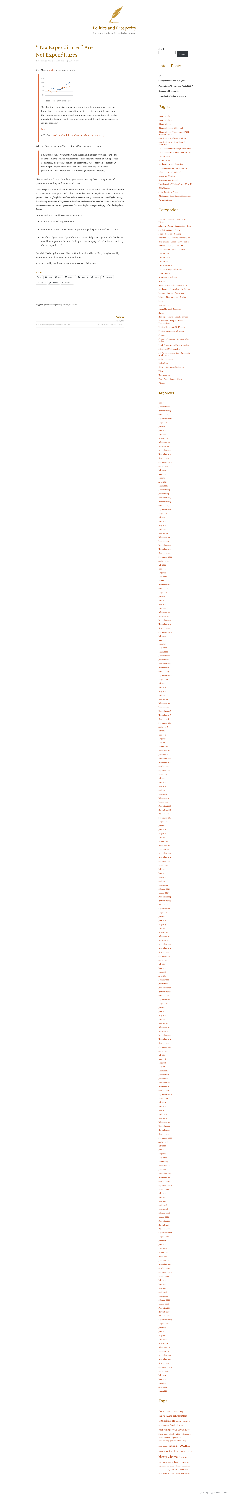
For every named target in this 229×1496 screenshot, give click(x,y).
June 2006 (163, 1284)
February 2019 (164, 703)
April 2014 (162, 928)
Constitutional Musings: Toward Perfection (172, 143)
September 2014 (165, 908)
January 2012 (164, 1031)
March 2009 (163, 1161)
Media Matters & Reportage (170, 309)
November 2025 (165, 410)
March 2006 (163, 1296)
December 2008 (165, 1173)
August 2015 (163, 865)
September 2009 (165, 1138)
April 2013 (162, 976)
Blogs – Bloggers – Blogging (170, 234)
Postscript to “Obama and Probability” (176, 86)
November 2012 (165, 991)
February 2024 (164, 490)
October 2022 (164, 553)
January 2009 (164, 1169)
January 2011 (163, 1078)
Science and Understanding (169, 349)
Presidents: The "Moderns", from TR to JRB (176, 184)
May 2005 (162, 1335)
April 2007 (163, 1248)
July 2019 (162, 683)
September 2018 (165, 723)
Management (164, 305)
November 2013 (165, 948)
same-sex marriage (165, 1470)
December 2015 (165, 853)
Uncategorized (164, 375)
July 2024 (162, 470)
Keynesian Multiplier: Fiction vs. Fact (173, 168)
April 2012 (163, 1019)
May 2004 (162, 1383)
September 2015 (165, 861)
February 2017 (164, 798)
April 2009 (163, 1157)
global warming (164, 1441)
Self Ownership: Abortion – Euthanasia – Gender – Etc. (175, 354)
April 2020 (163, 648)
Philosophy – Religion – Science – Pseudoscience (172, 322)
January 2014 (164, 940)
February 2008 (164, 1213)
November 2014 (165, 900)
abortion (162, 1411)
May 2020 (162, 644)
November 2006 (165, 1264)
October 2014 (164, 905)
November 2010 (165, 1086)
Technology (163, 363)
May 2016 (162, 833)
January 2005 (164, 1351)
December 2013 (165, 944)
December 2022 (165, 545)
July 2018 (162, 731)
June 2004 (162, 1379)
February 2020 (164, 656)
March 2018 (163, 746)
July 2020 (162, 636)
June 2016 (162, 829)
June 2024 (162, 474)
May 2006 (162, 1288)
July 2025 (162, 426)
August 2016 (163, 822)
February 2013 (164, 980)
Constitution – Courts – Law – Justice (174, 242)
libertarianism (183, 1451)
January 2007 (164, 1260)
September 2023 (165, 509)
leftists (161, 1452)
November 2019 (165, 667)
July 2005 (162, 1327)
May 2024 (162, 478)
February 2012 (164, 1027)
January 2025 (164, 446)
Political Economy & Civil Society (172, 327)
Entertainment (164, 273)
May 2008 (162, 1201)
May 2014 (162, 924)
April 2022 (163, 576)
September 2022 (165, 557)
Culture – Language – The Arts (171, 245)
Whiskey (162, 383)
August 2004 (164, 1371)
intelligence (174, 1445)
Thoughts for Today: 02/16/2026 (172, 96)
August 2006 (164, 1276)
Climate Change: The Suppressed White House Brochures (174, 133)
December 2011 (165, 1035)
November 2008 (165, 1177)
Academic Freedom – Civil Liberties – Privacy (174, 220)
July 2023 (162, 517)
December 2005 (165, 1308)
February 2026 (164, 406)
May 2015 (162, 877)
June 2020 (163, 640)
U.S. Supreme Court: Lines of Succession (175, 196)
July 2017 (162, 778)
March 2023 (163, 533)
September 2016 (165, 818)
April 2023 (163, 529)
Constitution (167, 1421)
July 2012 (162, 1007)
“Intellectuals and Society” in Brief (109, 325)
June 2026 (162, 403)
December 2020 (165, 620)
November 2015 (165, 857)
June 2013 (162, 968)
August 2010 (163, 1098)
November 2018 (165, 715)
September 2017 (165, 770)
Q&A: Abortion (164, 188)
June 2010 (162, 1106)
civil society (178, 1411)
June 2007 (162, 1244)
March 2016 (163, 841)
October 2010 (164, 1090)
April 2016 (163, 837)
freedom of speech (171, 1437)
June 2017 (162, 782)
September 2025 (165, 418)
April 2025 (163, 434)
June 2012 (162, 1011)
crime (160, 1425)
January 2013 (163, 983)
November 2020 (165, 624)
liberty (163, 1457)
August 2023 (163, 513)
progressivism (162, 1466)
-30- (160, 75)
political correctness (166, 1462)
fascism (161, 1437)
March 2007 (163, 1252)
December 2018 (165, 711)
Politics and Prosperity (114, 28)
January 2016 (164, 849)
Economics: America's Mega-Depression (175, 148)
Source (44, 129)
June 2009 (163, 1149)
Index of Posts (164, 160)
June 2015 (162, 873)
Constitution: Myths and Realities (172, 138)
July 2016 (162, 825)
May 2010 (162, 1110)
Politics (162, 335)
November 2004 (165, 1359)
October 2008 (164, 1181)
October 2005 (164, 1316)
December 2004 (165, 1355)
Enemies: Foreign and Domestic (171, 269)
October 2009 (164, 1134)
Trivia (161, 371)
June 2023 (162, 521)
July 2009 (162, 1146)
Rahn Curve (178, 1466)
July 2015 (162, 869)
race (168, 1466)
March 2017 (163, 794)
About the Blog (165, 116)
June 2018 (162, 735)
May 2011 (162, 1063)
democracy (166, 1425)
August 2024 (163, 466)
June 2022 (162, 569)
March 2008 (163, 1209)
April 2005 (163, 1339)
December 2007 (165, 1221)
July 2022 (162, 565)
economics (184, 1429)
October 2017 (164, 766)
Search (161, 49)
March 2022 (163, 580)
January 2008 (164, 1217)
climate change (165, 1415)
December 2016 (165, 806)
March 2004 (163, 1391)
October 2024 (164, 458)
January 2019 (164, 707)
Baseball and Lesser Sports (169, 230)
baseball (170, 1411)
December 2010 (165, 1082)
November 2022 (165, 549)
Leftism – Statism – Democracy (171, 293)
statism (171, 1473)
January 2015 (164, 893)
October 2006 (164, 1268)
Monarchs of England (167, 176)
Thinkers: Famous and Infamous (171, 367)
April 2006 (163, 1292)
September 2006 (165, 1272)
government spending (53, 304)
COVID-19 (186, 1421)
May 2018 (162, 739)
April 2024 (163, 482)
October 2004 (164, 1363)
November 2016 (165, 810)
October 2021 (164, 588)
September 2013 (165, 956)
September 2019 (165, 675)
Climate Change (165, 124)
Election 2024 (164, 261)
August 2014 (163, 912)
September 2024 (165, 462)
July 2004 (162, 1375)
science (175, 1469)
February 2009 (164, 1165)
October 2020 (164, 628)
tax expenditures (70, 304)
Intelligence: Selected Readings (171, 164)
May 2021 (162, 604)
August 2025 (163, 422)
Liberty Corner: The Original (170, 172)
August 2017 (163, 774)
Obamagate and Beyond (168, 180)
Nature (161, 313)
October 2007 (164, 1229)
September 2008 (165, 1185)
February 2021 (164, 612)
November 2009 (165, 1130)
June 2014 (162, 920)
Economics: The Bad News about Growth (175, 152)
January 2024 (164, 493)
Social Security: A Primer (168, 192)
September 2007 (165, 1233)
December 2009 (165, 1126)
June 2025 (162, 430)
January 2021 (164, 616)
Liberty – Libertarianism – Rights (172, 297)
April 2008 (163, 1205)
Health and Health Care (168, 277)
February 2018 (164, 750)
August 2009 (164, 1142)
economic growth (168, 1429)
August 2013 (163, 960)
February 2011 (164, 1074)
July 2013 (162, 964)
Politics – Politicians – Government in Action (174, 340)
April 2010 (163, 1114)
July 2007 (162, 1240)
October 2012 (164, 995)
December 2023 (165, 497)
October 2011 (164, 1043)
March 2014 (163, 932)
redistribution (186, 1466)
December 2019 (165, 663)
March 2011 (163, 1071)
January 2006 (164, 1304)
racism (172, 1466)
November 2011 (165, 1039)
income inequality (163, 1446)
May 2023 (162, 525)
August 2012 (163, 1003)
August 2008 (164, 1189)
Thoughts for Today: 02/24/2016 (172, 80)
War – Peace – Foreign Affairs (170, 379)
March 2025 (163, 438)
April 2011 (162, 1066)
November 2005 (165, 1312)
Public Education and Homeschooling (174, 345)
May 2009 (162, 1153)
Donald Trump (176, 1425)
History (162, 281)
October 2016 (164, 814)
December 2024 (165, 450)
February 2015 (164, 889)
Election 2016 (164, 253)
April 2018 (163, 742)
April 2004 (163, 1387)
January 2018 (164, 754)
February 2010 (164, 1122)
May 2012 (162, 1015)
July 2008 (162, 1193)
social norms (163, 1473)
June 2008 (163, 1197)
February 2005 (164, 1347)
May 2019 (162, 691)
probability (185, 1462)
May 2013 (162, 972)
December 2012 (165, 988)
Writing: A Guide (165, 200)
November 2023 (165, 501)
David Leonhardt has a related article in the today (77, 135)
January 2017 (164, 802)
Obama (173, 1456)
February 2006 (164, 1300)
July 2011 (162, 1055)
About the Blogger (166, 120)
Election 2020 (164, 156)
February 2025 (164, 442)
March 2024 (163, 486)
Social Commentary (166, 359)
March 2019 (163, 699)
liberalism (168, 1451)
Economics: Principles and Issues (51, 61)
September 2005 (165, 1319)
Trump (177, 1473)
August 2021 (163, 592)
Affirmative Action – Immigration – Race (175, 226)
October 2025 (164, 414)
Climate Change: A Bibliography (171, 128)
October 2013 (164, 952)
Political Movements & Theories (171, 331)
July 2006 (162, 1280)
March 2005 (163, 1343)
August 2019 (163, 679)
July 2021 (162, 596)
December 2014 (165, 897)
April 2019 (163, 695)
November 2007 (165, 1225)
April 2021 (163, 608)
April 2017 (162, 790)
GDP (180, 1437)
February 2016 (164, 845)
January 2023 (164, 541)
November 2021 (165, 584)
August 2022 (164, 561)
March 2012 (163, 1023)
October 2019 (164, 671)
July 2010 (162, 1102)
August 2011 (163, 1051)
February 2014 (164, 936)
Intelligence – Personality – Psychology (174, 289)
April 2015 (162, 881)
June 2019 (162, 687)
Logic (161, 301)
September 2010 (165, 1094)
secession (184, 1469)
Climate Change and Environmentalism (174, 238)
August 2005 (164, 1323)
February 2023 (164, 537)
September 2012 (165, 999)
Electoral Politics (165, 265)
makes (52, 70)
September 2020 (165, 632)
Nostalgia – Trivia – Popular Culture (173, 317)
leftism (185, 1445)
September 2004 (165, 1367)
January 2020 (164, 659)
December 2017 (165, 758)
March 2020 (163, 652)
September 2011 (165, 1047)
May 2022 (162, 573)
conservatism (180, 1415)
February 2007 (164, 1256)
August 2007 (164, 1236)
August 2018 (163, 727)
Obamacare (185, 1457)
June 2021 (162, 600)
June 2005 (162, 1331)
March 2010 (163, 1118)
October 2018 (164, 719)
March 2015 (163, 885)
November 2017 (165, 762)
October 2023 (164, 505)
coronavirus (179, 1421)
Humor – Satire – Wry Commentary (173, 285)
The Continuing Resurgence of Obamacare (53, 325)
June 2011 (162, 1059)
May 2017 (162, 786)
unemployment (185, 1473)
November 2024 (165, 454)
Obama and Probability (169, 91)
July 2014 (162, 916)
